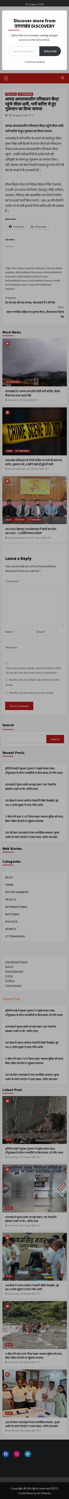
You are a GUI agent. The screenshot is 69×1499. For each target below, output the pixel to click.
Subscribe (50, 51)
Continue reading (34, 61)
